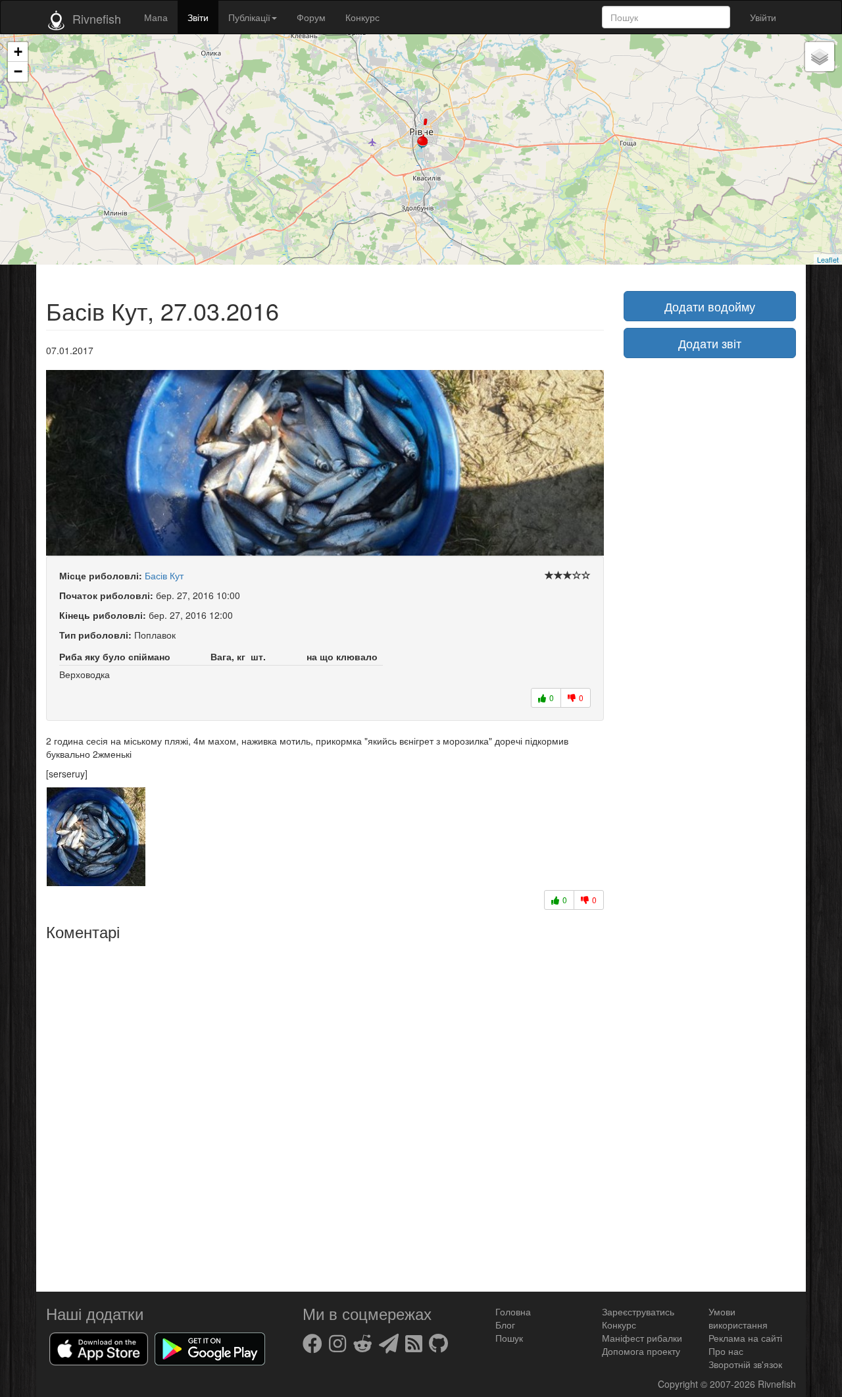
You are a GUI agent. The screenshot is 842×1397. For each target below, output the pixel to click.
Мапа (156, 17)
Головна (513, 1311)
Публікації (249, 17)
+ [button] (18, 51)
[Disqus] (325, 1111)
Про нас (725, 1350)
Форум (311, 17)
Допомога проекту (641, 1350)
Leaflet (828, 259)
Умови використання (738, 1318)
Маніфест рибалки (642, 1337)
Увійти (763, 17)
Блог (505, 1324)
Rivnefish (777, 1383)
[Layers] (819, 56)
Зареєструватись (638, 1311)
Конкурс (362, 17)
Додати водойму (709, 306)
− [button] (18, 71)
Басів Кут (164, 575)
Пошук (509, 1337)
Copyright (679, 1383)
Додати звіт (709, 343)
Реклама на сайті (745, 1337)
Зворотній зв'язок (745, 1364)
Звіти (198, 17)
